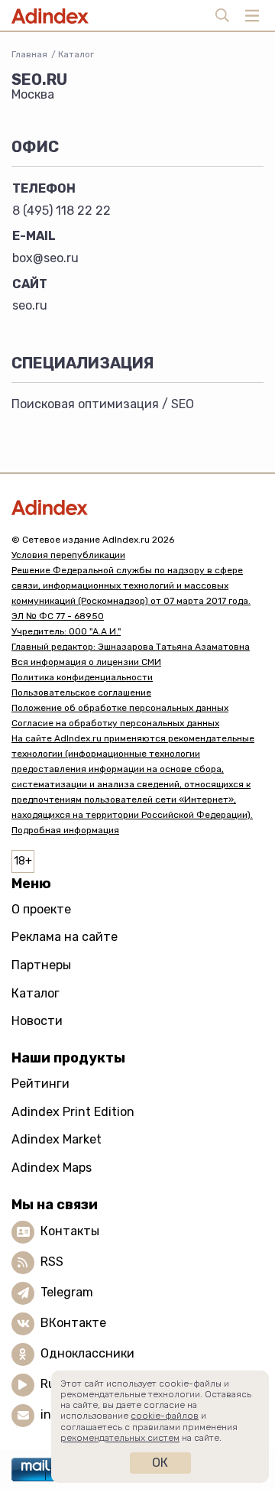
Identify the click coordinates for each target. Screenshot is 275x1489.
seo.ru (29, 305)
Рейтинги (40, 1083)
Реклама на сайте (64, 936)
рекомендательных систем (120, 1437)
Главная (29, 54)
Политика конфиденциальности (82, 677)
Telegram (66, 1292)
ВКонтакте (73, 1322)
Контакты (69, 1231)
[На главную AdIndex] (137, 507)
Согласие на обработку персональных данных (115, 723)
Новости (37, 1021)
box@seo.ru (45, 258)
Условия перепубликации (68, 555)
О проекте (41, 909)
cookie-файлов (165, 1415)
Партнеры (41, 965)
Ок (160, 1462)
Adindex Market (56, 1139)
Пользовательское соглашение (81, 692)
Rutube (61, 1384)
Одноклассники (87, 1353)
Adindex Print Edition (72, 1112)
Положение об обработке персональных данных (119, 707)
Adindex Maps (51, 1167)
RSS (51, 1261)
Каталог (76, 54)
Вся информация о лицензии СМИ (86, 662)
